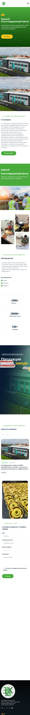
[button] (3, 434)
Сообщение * (5, 554)
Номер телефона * (7, 547)
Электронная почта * (7, 540)
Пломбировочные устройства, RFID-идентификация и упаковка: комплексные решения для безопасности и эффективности (14, 467)
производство (4, 462)
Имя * (3, 533)
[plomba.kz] (3, 3)
